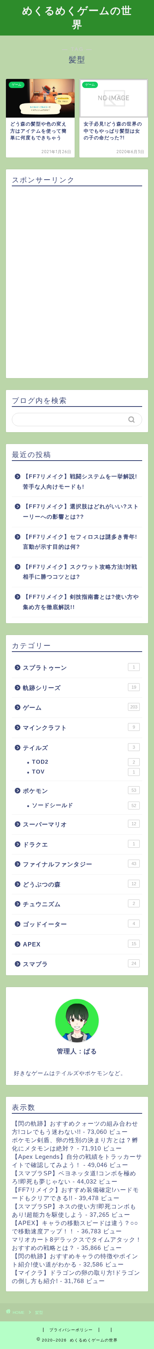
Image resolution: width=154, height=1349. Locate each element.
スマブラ (79, 964)
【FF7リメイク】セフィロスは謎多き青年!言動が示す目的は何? (80, 542)
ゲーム (80, 707)
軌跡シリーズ (79, 687)
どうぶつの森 (79, 884)
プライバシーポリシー (71, 1330)
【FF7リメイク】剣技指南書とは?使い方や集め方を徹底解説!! (81, 602)
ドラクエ (79, 844)
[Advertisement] (77, 283)
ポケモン (79, 790)
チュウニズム (79, 904)
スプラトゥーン (79, 667)
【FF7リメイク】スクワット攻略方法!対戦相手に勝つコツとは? (80, 572)
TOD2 (83, 762)
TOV (83, 772)
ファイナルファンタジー (79, 864)
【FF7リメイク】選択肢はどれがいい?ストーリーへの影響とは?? (81, 512)
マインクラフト (79, 727)
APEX (79, 944)
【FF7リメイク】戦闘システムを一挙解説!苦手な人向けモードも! (80, 482)
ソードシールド (84, 805)
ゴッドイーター (79, 924)
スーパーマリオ (79, 824)
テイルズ (79, 747)
